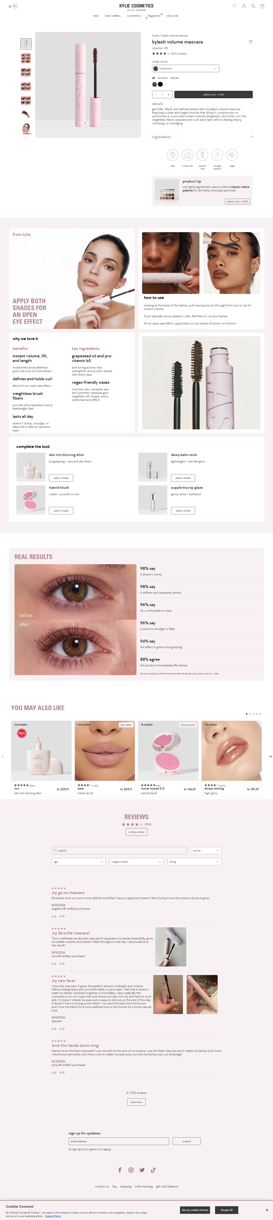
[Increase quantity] (170, 94)
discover (172, 16)
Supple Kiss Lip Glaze (187, 487)
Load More (136, 1102)
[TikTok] (153, 1172)
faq (115, 1186)
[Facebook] (119, 1172)
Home (155, 35)
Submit (187, 1141)
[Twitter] (142, 1172)
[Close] (267, 1210)
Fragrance (154, 16)
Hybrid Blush (59, 487)
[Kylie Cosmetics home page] (136, 7)
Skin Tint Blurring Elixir (66, 454)
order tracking (143, 1186)
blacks (174, 78)
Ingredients (161, 136)
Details (157, 103)
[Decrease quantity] (155, 94)
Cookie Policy (53, 1216)
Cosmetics (134, 16)
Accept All (227, 1210)
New (96, 16)
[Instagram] (131, 1172)
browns (163, 78)
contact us (102, 1186)
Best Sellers (113, 16)
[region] (136, 759)
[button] (253, 6)
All (153, 78)
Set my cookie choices (195, 1210)
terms (107, 1149)
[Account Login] (243, 6)
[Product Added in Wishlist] (234, 6)
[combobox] (185, 68)
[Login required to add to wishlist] (250, 42)
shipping (125, 1186)
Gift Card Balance (167, 1186)
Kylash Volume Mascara (174, 35)
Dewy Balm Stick (184, 454)
